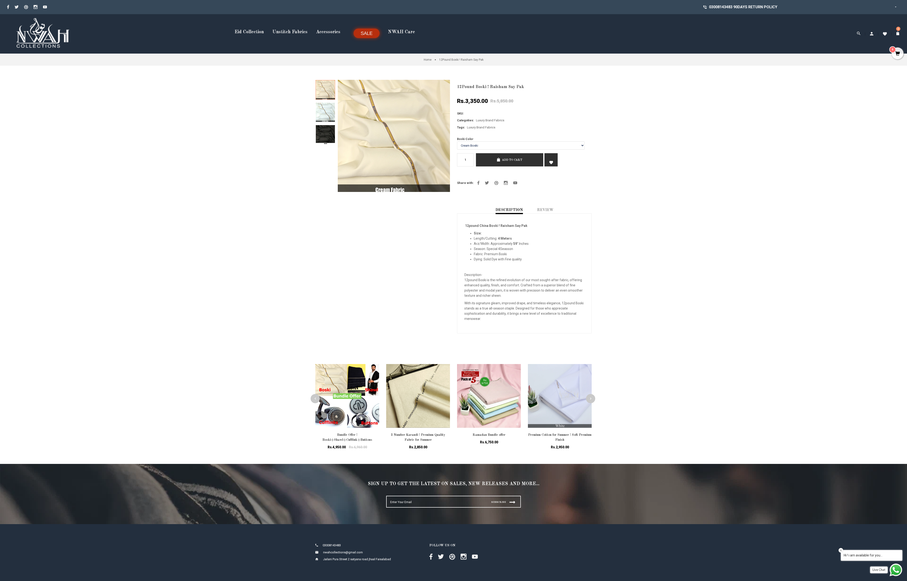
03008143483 (570, 7)
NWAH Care (401, 32)
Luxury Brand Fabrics (490, 120)
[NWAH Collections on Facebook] (8, 7)
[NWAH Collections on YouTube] (45, 7)
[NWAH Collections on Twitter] (17, 7)
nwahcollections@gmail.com (343, 552)
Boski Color (465, 139)
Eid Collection (249, 32)
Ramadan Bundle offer (489, 435)
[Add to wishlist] (372, 373)
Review (545, 210)
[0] (898, 33)
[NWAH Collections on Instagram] (36, 7)
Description (509, 210)
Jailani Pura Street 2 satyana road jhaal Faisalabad (357, 559)
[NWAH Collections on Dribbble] (26, 7)
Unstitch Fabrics (290, 32)
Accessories (328, 32)
